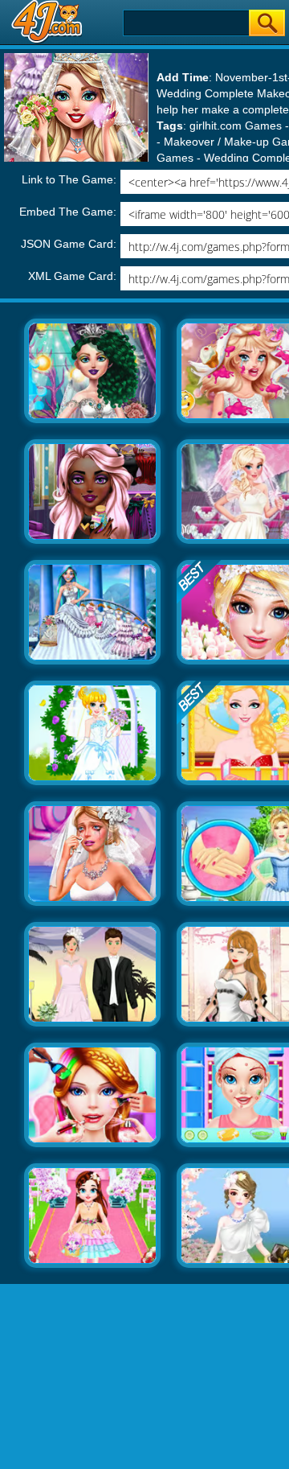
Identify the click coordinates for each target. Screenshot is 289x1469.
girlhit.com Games (235, 125)
